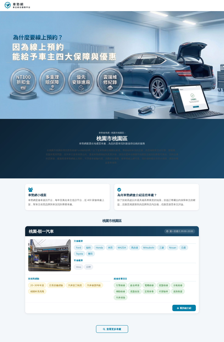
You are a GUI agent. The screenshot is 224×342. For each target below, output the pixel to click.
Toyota (79, 253)
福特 (88, 247)
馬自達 (134, 247)
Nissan (172, 247)
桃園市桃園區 (117, 132)
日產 (183, 247)
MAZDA (122, 247)
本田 (110, 247)
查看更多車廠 (114, 329)
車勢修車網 (104, 132)
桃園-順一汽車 (41, 231)
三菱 (161, 247)
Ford (78, 247)
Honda (99, 247)
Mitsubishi (148, 247)
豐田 (90, 253)
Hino (78, 266)
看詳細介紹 (185, 307)
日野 (88, 266)
